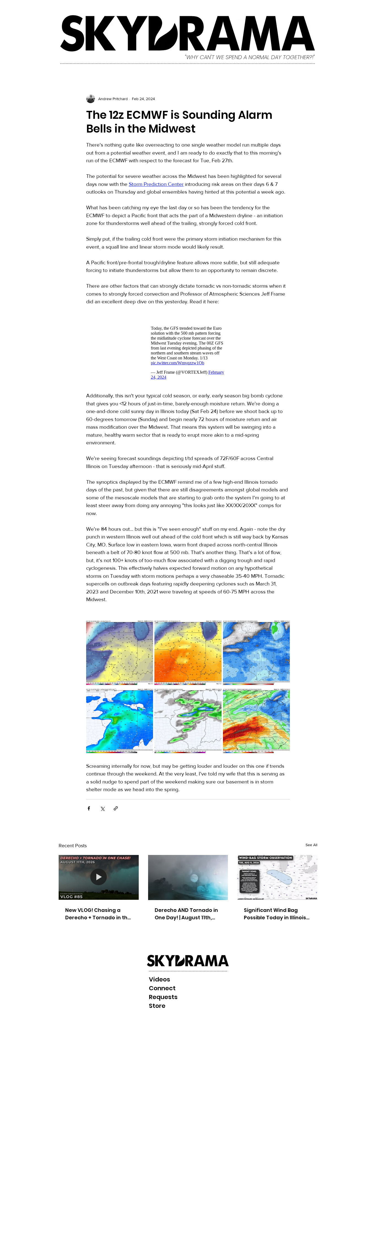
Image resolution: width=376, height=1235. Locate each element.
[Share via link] (115, 808)
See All (311, 845)
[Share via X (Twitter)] (102, 808)
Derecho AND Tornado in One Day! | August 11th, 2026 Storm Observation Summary (186, 914)
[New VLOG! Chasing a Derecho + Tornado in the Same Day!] (99, 877)
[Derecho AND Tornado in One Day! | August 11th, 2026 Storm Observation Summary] (188, 877)
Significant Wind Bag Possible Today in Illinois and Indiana (275, 914)
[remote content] (188, 352)
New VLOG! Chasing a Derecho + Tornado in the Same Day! (98, 914)
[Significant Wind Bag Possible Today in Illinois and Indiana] (277, 877)
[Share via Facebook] (88, 808)
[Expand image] (119, 652)
